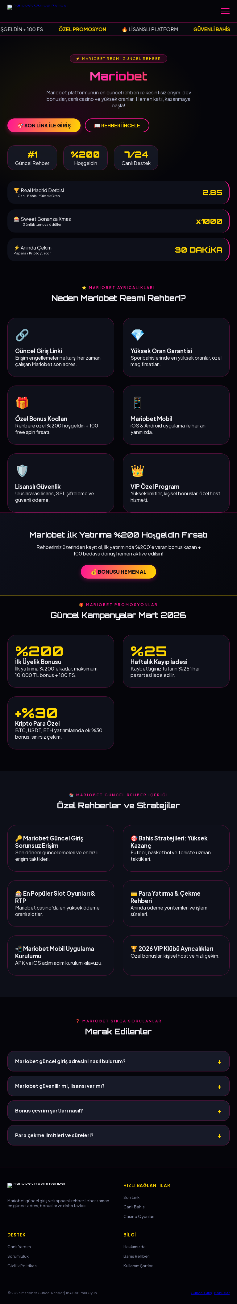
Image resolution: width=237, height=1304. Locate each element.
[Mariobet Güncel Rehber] (41, 11)
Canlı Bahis (134, 1206)
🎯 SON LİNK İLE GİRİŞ (44, 125)
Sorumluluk (18, 1256)
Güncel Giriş (201, 1292)
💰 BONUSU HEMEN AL (118, 571)
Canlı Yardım (19, 1246)
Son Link (131, 1197)
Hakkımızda (134, 1246)
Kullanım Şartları (138, 1265)
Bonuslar (222, 1292)
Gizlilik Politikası (22, 1265)
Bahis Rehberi (136, 1256)
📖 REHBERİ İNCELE (117, 125)
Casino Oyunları (138, 1216)
